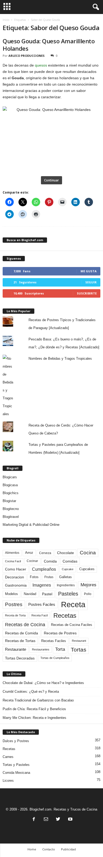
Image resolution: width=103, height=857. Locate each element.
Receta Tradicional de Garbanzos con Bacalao (38, 700)
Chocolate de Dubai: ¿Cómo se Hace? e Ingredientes (43, 683)
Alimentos (12, 553)
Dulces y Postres (16, 741)
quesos (41, 65)
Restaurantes (40, 649)
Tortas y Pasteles (16, 765)
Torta (60, 649)
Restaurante (15, 649)
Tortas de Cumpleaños (54, 657)
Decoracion (14, 577)
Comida (50, 561)
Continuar (51, 180)
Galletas (65, 577)
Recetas (64, 615)
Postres (13, 604)
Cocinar (32, 561)
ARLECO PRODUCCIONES (26, 56)
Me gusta (89, 271)
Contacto (48, 849)
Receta (73, 604)
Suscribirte (87, 293)
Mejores (88, 584)
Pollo (87, 594)
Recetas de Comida (21, 633)
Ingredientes (66, 585)
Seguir (91, 282)
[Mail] (46, 820)
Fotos (34, 577)
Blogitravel (11, 517)
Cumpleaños (44, 569)
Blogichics (10, 493)
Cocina (88, 552)
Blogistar (9, 501)
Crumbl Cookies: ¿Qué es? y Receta (31, 692)
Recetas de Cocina (25, 624)
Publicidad (68, 849)
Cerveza (45, 553)
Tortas (78, 650)
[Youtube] (69, 820)
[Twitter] (58, 820)
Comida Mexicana (16, 773)
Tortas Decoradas (20, 658)
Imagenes (41, 585)
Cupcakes (87, 569)
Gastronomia (16, 585)
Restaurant (79, 640)
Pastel (47, 594)
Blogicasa (10, 485)
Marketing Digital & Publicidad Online (31, 525)
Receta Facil (39, 615)
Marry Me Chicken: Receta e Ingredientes (34, 718)
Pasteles (68, 594)
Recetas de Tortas (20, 641)
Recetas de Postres (60, 633)
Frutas (48, 577)
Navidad (30, 594)
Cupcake (67, 569)
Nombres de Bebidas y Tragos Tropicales (60, 358)
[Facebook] (34, 820)
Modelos (11, 594)
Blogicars (10, 477)
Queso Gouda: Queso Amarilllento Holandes (49, 44)
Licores (8, 781)
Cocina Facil (13, 561)
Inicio (6, 20)
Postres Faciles (41, 604)
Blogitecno (11, 509)
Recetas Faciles (53, 641)
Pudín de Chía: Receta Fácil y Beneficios (34, 709)
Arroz (29, 553)
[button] (95, 7)
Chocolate (65, 553)
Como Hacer (15, 569)
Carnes (8, 757)
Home (31, 849)
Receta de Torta (15, 615)
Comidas (70, 561)
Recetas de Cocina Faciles (71, 625)
